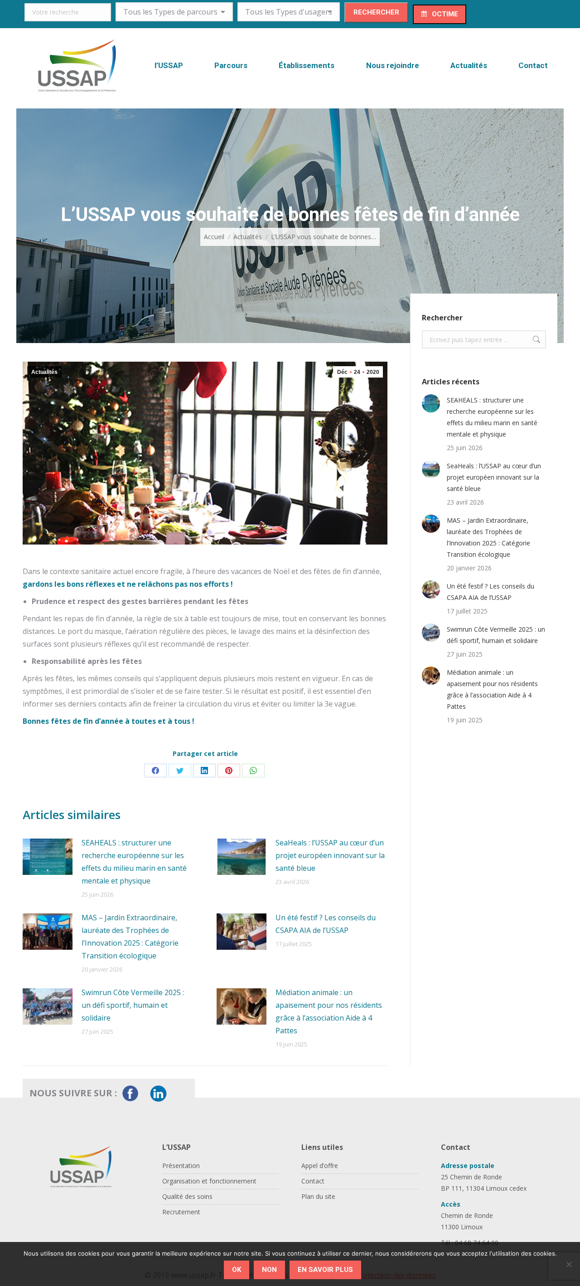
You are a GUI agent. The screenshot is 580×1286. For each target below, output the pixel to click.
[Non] (568, 1264)
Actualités (44, 372)
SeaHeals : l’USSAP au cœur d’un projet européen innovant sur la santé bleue (330, 855)
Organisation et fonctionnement (209, 1181)
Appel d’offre (319, 1165)
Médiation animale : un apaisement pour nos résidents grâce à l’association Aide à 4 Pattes (329, 1011)
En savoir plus (325, 1270)
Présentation (181, 1165)
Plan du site (318, 1196)
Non (269, 1270)
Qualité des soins (187, 1196)
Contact (312, 1181)
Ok (236, 1270)
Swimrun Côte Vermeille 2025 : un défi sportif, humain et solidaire (133, 1005)
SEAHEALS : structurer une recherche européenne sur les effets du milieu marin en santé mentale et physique (134, 862)
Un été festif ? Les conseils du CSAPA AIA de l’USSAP (326, 924)
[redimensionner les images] (47, 857)
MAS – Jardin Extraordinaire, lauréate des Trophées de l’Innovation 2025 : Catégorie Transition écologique (130, 937)
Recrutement (181, 1211)
